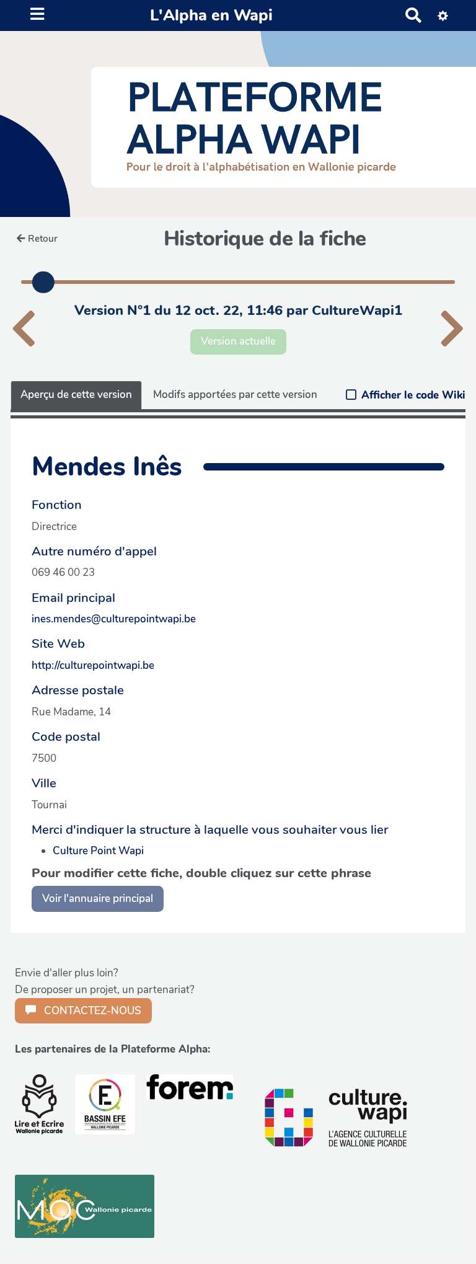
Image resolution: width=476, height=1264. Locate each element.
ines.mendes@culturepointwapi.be (114, 619)
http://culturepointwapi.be (93, 665)
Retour (43, 238)
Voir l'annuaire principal (97, 898)
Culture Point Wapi (98, 851)
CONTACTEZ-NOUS (91, 1011)
